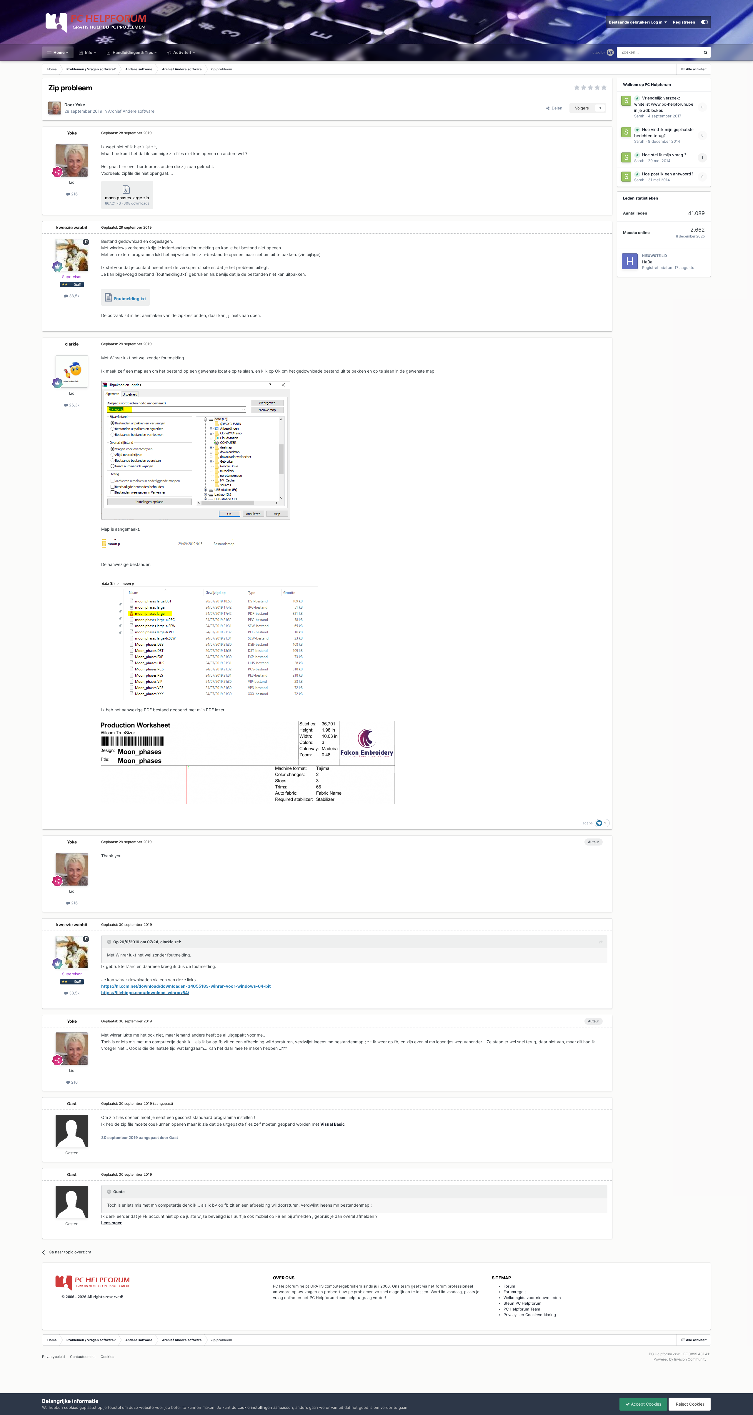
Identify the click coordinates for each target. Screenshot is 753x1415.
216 (74, 194)
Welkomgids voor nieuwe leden (532, 1297)
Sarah (639, 116)
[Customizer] (704, 22)
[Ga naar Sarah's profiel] (626, 101)
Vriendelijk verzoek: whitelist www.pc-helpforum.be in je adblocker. (663, 104)
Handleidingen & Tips (132, 52)
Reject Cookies (689, 1403)
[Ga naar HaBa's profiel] (630, 261)
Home (59, 52)
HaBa (647, 261)
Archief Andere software (131, 111)
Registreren (684, 22)
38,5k (73, 295)
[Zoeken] (705, 52)
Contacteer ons (82, 1356)
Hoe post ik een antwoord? (667, 174)
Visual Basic (332, 1124)
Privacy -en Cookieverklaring (530, 1314)
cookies (71, 1407)
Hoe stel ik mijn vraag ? (664, 154)
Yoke (80, 104)
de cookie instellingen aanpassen (262, 1407)
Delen (555, 108)
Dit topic (685, 52)
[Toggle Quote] (109, 941)
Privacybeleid (53, 1356)
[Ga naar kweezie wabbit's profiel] (72, 255)
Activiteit (181, 52)
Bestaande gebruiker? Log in (636, 22)
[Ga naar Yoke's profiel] (54, 108)
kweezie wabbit (71, 227)
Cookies (107, 1356)
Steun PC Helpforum (522, 1303)
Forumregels (515, 1291)
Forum (509, 1286)
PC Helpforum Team (522, 1309)
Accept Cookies (645, 1403)
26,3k (73, 405)
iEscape (586, 823)
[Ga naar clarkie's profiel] (72, 371)
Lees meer (111, 1222)
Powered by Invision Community (680, 1359)
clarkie (72, 343)
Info (88, 52)
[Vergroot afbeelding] (195, 449)
